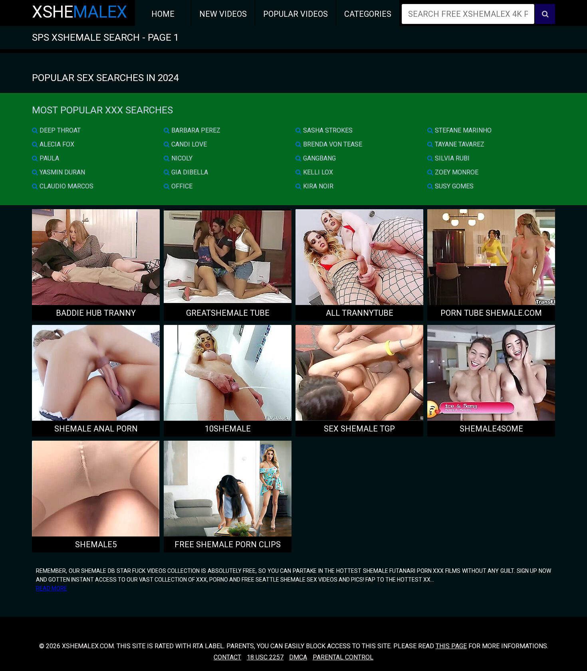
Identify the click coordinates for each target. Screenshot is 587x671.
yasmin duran (61, 172)
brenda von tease (331, 144)
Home (163, 14)
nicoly (181, 158)
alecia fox (56, 144)
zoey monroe (455, 172)
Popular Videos (295, 14)
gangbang (318, 158)
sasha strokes (327, 130)
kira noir (317, 186)
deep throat (59, 130)
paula (48, 158)
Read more (51, 588)
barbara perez (195, 130)
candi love (188, 144)
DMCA (298, 657)
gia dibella (189, 172)
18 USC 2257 (265, 657)
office (181, 186)
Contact (227, 657)
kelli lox (317, 172)
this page (451, 646)
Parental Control (343, 657)
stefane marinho (462, 130)
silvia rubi (451, 158)
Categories (367, 14)
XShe (79, 12)
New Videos (223, 14)
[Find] (545, 14)
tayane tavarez (458, 144)
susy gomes (453, 186)
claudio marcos (65, 186)
